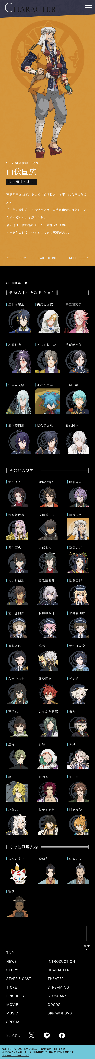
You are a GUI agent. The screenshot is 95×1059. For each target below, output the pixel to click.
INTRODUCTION (61, 961)
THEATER (56, 979)
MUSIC (12, 1013)
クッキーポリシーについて (15, 1055)
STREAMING (58, 987)
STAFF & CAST (19, 979)
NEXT (72, 258)
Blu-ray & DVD (60, 1013)
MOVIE (12, 1005)
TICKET (12, 987)
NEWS (11, 961)
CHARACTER (58, 970)
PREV (22, 258)
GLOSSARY (57, 996)
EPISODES (15, 996)
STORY (12, 970)
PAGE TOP (86, 946)
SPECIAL (14, 1022)
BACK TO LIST (47, 258)
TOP (10, 953)
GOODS (54, 1005)
